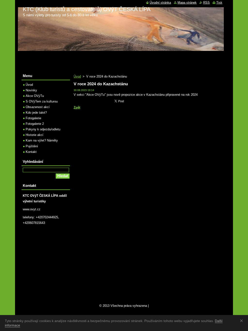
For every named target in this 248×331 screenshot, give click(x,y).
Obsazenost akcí (38, 107)
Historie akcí (34, 135)
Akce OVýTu (35, 96)
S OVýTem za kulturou (42, 101)
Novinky (31, 90)
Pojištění (32, 146)
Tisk (219, 2)
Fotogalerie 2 (35, 124)
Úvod (77, 76)
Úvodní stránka (160, 2)
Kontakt (31, 152)
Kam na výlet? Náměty (42, 140)
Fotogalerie (33, 118)
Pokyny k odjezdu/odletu (43, 129)
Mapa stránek (187, 2)
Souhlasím (242, 320)
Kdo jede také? (36, 112)
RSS (206, 2)
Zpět (77, 107)
